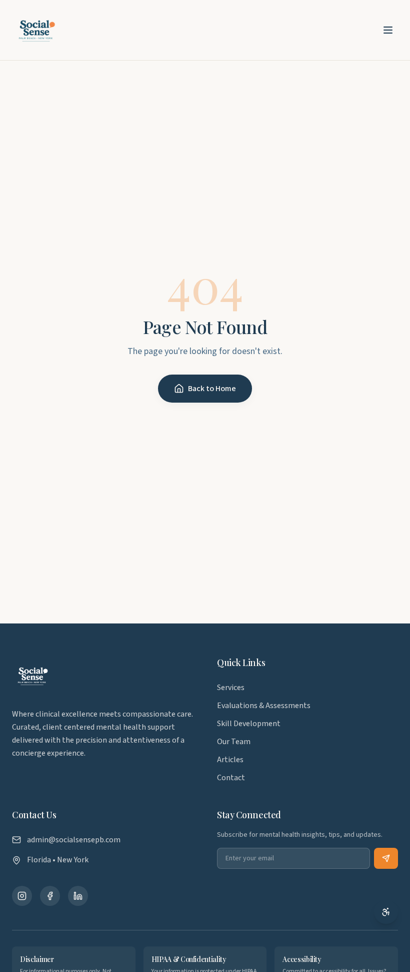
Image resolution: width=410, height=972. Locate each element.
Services (230, 687)
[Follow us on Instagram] (22, 896)
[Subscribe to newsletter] (386, 858)
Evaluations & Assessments (263, 705)
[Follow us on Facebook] (50, 896)
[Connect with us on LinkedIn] (78, 896)
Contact (231, 777)
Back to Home (212, 388)
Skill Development (248, 723)
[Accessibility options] (386, 912)
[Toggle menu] (388, 30)
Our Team (233, 741)
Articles (230, 759)
